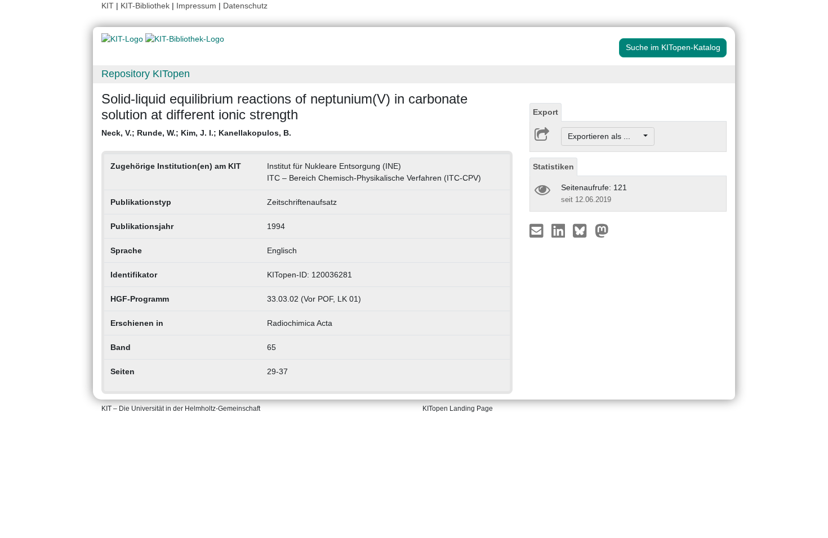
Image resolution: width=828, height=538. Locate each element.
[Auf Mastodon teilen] (602, 230)
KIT (107, 5)
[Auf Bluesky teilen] (583, 230)
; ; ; (196, 132)
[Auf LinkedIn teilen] (559, 230)
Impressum (196, 5)
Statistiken (553, 166)
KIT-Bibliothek (146, 5)
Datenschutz (245, 5)
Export (545, 111)
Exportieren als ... (605, 136)
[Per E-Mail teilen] (537, 230)
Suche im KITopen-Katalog (673, 47)
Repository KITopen (145, 73)
